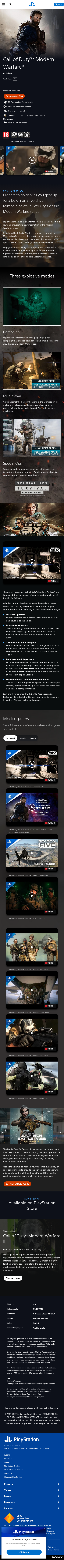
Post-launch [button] (10, 738)
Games (15, 1446)
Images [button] (33, 738)
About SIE (8, 1458)
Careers (7, 1462)
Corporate (8, 1473)
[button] (32, 160)
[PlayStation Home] (32, 4)
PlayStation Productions (14, 1469)
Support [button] (8, 1496)
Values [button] (7, 1490)
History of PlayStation (13, 1477)
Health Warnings (14, 1381)
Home (6, 1446)
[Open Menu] (3, 4)
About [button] (7, 1454)
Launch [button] (22, 738)
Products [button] (8, 1484)
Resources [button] (9, 1502)
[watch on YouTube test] (50, 171)
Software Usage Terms (53, 1548)
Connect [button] (8, 1508)
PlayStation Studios (12, 1466)
